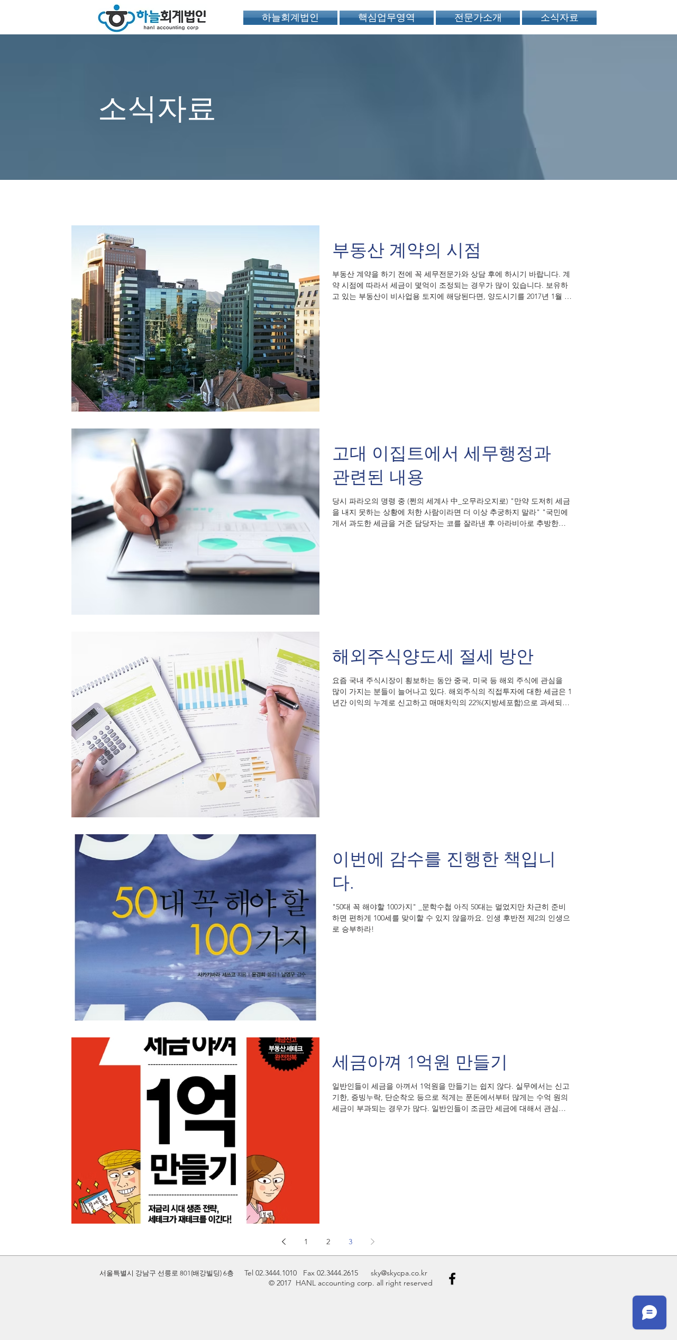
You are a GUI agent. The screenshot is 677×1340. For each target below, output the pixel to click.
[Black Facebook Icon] (452, 1279)
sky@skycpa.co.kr (399, 1273)
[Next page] (372, 1241)
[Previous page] (283, 1241)
